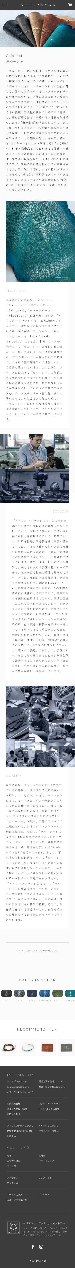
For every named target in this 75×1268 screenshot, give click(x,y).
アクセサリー (13, 1177)
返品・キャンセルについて (52, 1086)
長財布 (42, 1155)
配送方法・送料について (51, 1081)
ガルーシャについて (48, 1125)
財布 (9, 1155)
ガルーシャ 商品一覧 (17, 1199)
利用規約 (11, 1136)
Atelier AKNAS (38, 5)
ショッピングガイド (17, 1081)
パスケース (44, 1194)
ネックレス (12, 1182)
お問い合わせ (13, 1114)
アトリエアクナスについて (20, 1125)
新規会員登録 (13, 1103)
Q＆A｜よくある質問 (49, 1108)
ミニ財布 (11, 1166)
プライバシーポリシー (50, 1131)
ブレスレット (45, 1177)
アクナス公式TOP (26, 950)
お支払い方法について (18, 1086)
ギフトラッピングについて (20, 1092)
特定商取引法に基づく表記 (20, 1131)
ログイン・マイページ (50, 1103)
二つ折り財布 (13, 1160)
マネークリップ (46, 1160)
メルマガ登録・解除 (17, 1108)
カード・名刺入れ (16, 1194)
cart (70, 4)
